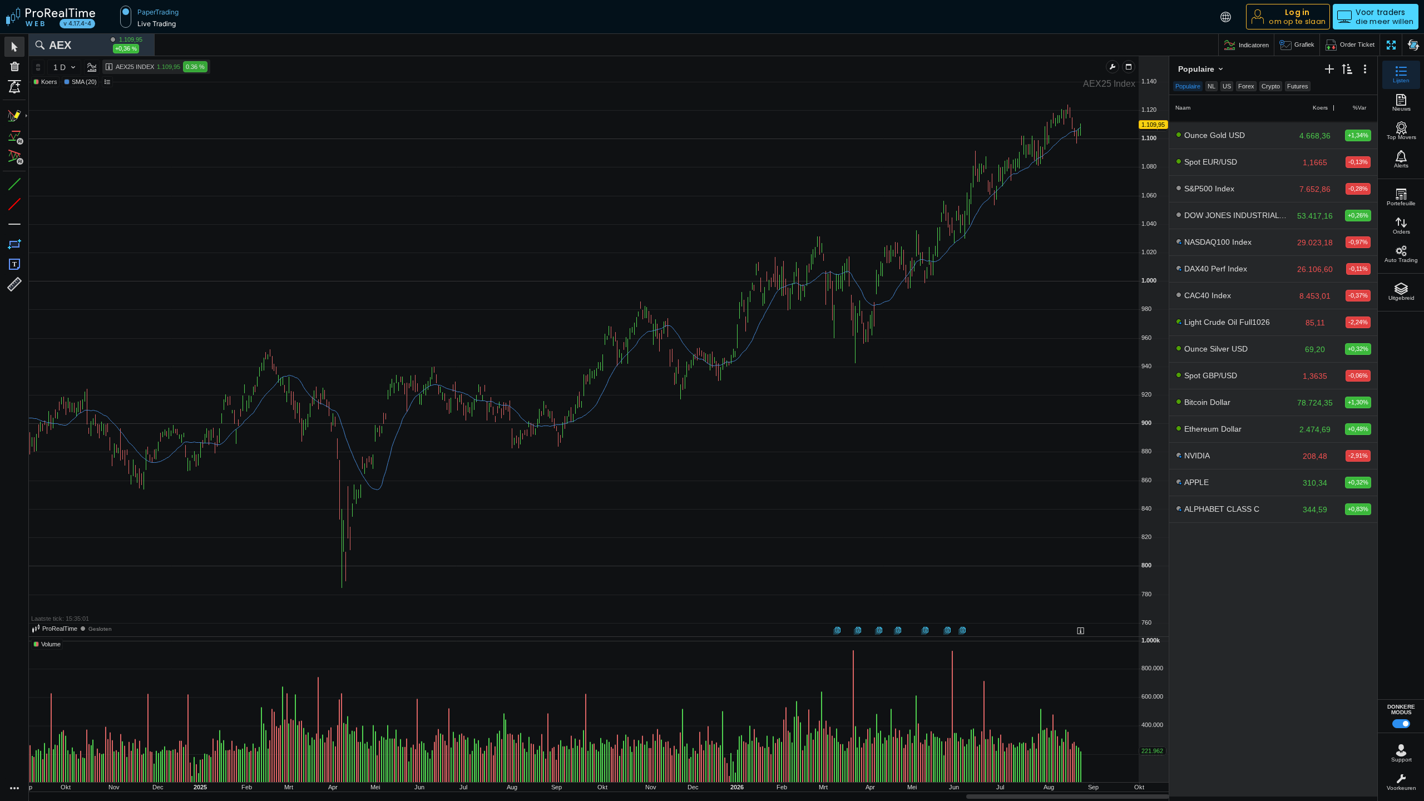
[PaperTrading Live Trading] (125, 17)
